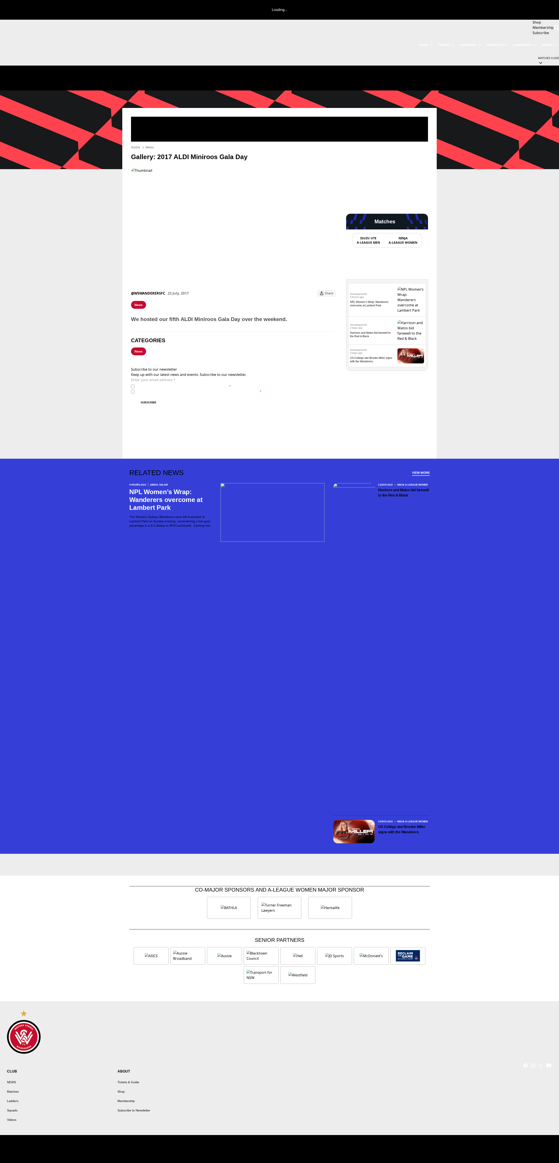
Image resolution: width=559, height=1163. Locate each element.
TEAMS (444, 45)
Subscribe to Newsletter (133, 1110)
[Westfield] (298, 975)
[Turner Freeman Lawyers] (279, 907)
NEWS (423, 45)
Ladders (12, 1101)
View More (421, 472)
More (547, 45)
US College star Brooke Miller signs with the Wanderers (401, 829)
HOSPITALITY (497, 45)
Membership (126, 1101)
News (149, 147)
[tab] (368, 240)
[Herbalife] (330, 907)
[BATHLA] (228, 907)
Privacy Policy (166, 386)
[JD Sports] (334, 955)
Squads (12, 1110)
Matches (13, 1091)
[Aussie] (224, 955)
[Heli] (298, 955)
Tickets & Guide (128, 1082)
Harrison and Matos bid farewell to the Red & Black (403, 492)
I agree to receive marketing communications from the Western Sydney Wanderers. (198, 391)
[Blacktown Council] (261, 955)
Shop (121, 1091)
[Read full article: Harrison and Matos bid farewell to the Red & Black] (410, 330)
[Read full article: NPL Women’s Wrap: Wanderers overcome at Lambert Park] (410, 300)
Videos (11, 1119)
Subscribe (148, 402)
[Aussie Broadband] (188, 955)
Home (135, 147)
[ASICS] (151, 955)
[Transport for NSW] (261, 975)
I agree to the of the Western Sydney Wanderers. (183, 386)
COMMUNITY (522, 45)
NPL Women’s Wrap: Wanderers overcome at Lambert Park (166, 499)
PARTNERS (468, 45)
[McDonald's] (371, 955)
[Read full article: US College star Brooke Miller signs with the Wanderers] (410, 355)
